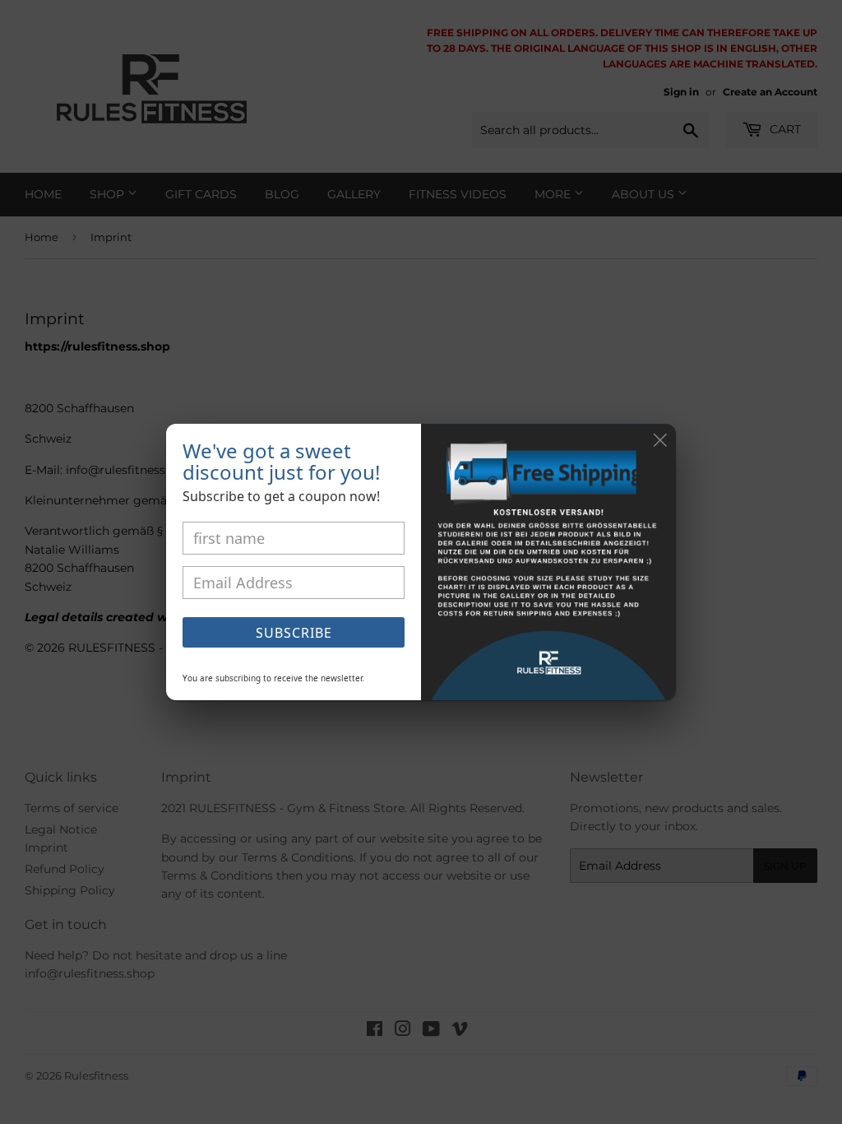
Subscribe (294, 633)
